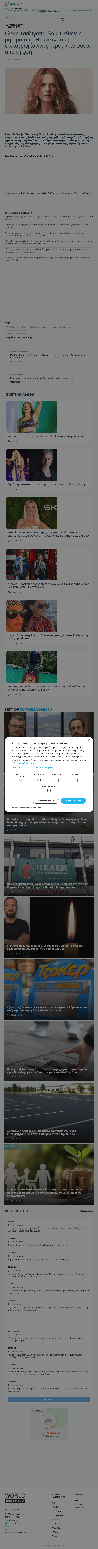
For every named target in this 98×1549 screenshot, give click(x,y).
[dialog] (49, 774)
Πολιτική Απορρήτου (26, 763)
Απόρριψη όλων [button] (46, 800)
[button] (49, 768)
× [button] (89, 740)
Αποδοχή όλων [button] (73, 800)
